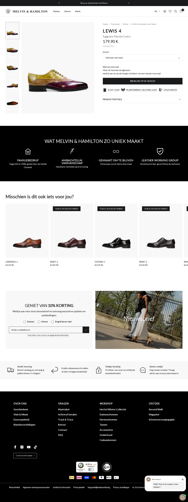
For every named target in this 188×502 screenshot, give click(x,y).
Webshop (106, 403)
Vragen (63, 403)
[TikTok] (35, 447)
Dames (56, 11)
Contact (62, 429)
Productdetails (112, 99)
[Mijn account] (164, 11)
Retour (62, 424)
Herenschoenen (108, 419)
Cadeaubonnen (108, 440)
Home (105, 24)
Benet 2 (54, 262)
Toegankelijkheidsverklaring (99, 487)
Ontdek (154, 403)
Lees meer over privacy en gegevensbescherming (48, 335)
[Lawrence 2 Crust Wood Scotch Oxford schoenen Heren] (27, 231)
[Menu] (96, 463)
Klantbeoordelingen (24, 424)
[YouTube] (28, 447)
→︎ (86, 329)
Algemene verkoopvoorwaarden (36, 487)
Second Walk (156, 409)
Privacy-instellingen (121, 487)
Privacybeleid (79, 487)
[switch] (91, 469)
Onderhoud (106, 435)
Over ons (20, 403)
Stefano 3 (100, 262)
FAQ (60, 435)
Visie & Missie (20, 414)
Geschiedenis (20, 409)
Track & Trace (65, 419)
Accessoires (106, 429)
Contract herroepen (24, 455)
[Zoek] (175, 11)
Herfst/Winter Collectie (113, 409)
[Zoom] (88, 27)
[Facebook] (15, 447)
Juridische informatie (61, 487)
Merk (77, 11)
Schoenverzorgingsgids (162, 419)
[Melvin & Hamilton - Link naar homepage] (27, 11)
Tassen (103, 424)
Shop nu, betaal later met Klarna (94, 3)
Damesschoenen (109, 414)
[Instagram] (22, 447)
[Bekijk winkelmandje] (180, 11)
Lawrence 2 (12, 262)
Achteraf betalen (67, 414)
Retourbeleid (14, 487)
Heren (67, 11)
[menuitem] (56, 11)
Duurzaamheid (21, 419)
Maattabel (63, 409)
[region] (94, 3)
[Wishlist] (170, 11)
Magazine (154, 414)
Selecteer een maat (114, 57)
